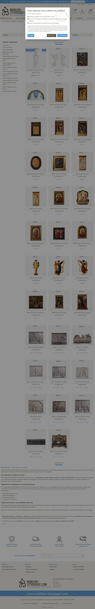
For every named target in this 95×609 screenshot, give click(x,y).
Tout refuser (52, 35)
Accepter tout (63, 35)
